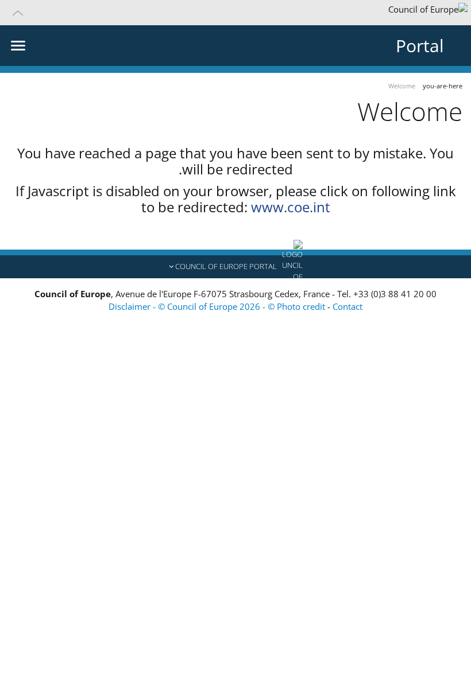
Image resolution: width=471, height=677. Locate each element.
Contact (347, 306)
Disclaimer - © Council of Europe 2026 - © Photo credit (218, 306)
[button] (235, 12)
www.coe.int (290, 206)
